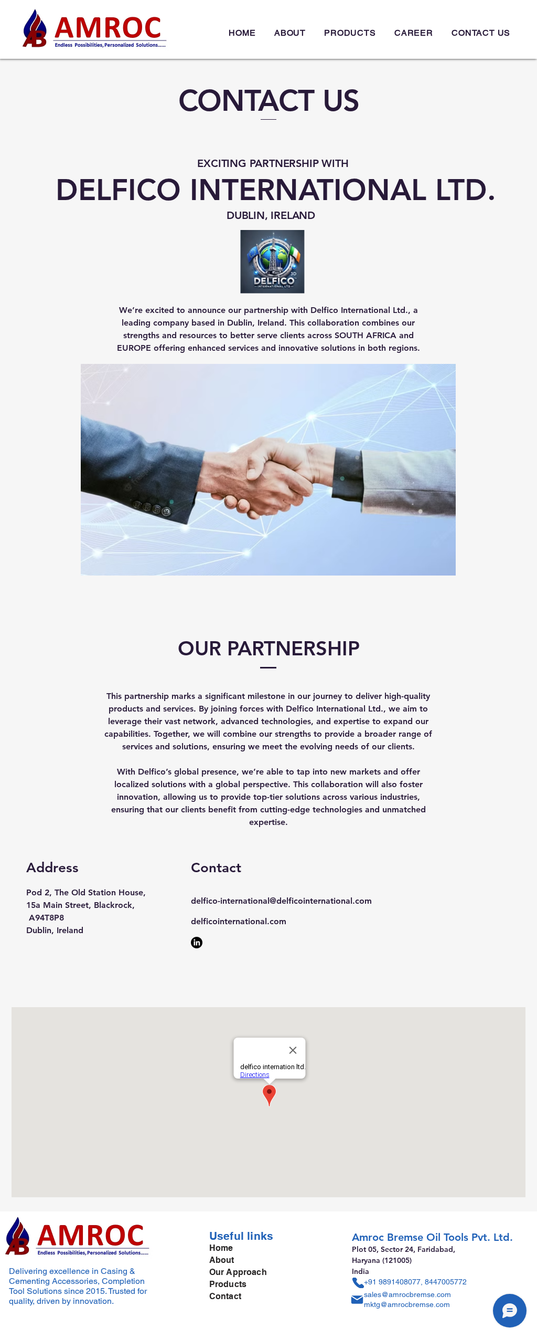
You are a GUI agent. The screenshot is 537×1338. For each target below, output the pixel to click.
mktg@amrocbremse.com (407, 1304)
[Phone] (358, 1283)
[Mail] (357, 1299)
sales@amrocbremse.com (407, 1294)
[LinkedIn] (196, 942)
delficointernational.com (238, 921)
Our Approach (238, 1272)
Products (227, 1284)
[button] (350, 33)
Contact (225, 1296)
